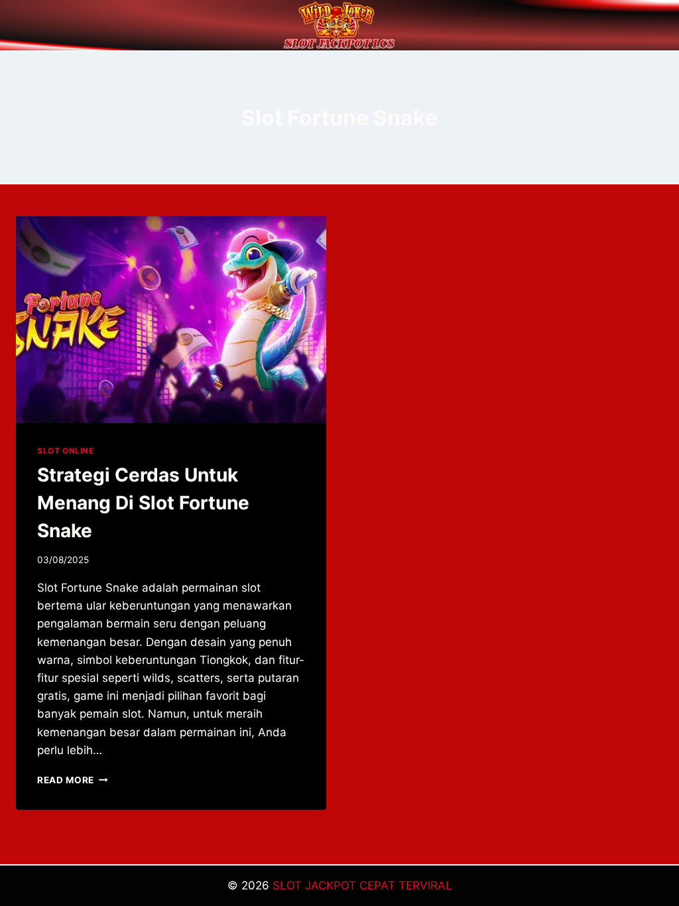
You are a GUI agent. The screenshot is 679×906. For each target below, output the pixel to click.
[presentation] (171, 319)
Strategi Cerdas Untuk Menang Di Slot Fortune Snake (143, 503)
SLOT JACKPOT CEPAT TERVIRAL (362, 885)
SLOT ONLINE (65, 451)
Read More (72, 780)
